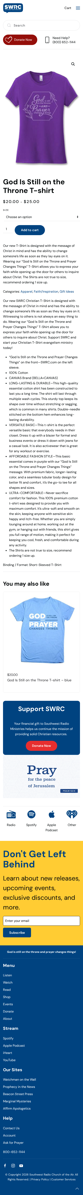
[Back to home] (13, 8)
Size (6, 210)
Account (9, 1135)
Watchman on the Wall (19, 1079)
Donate (8, 1011)
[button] (78, 8)
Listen (7, 975)
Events (8, 1004)
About (7, 1019)
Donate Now (41, 746)
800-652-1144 (14, 1152)
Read (7, 990)
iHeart (7, 1053)
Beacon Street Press (18, 1094)
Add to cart (30, 230)
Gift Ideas (67, 291)
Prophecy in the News (19, 1087)
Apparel (26, 291)
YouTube (9, 1060)
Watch (7, 982)
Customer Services (63, 1179)
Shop (6, 997)
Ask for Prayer (13, 1143)
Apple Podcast (14, 1045)
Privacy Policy (40, 1179)
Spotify (8, 1038)
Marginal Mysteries (17, 1101)
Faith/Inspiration (46, 291)
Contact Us (11, 1128)
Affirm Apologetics (17, 1108)
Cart (67, 8)
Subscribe (17, 933)
